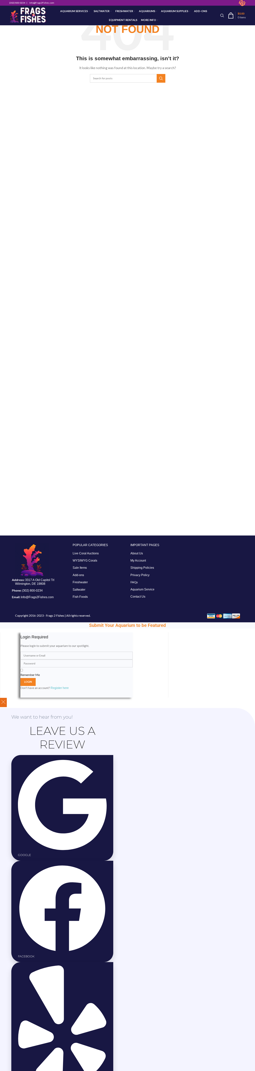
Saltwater (79, 589)
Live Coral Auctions (86, 553)
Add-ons (78, 575)
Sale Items (80, 567)
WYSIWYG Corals (85, 560)
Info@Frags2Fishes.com (37, 597)
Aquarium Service (142, 589)
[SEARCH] (161, 78)
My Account (138, 560)
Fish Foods (80, 596)
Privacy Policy (139, 575)
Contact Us (137, 596)
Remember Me (30, 675)
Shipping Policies (142, 567)
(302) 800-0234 (32, 590)
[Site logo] (28, 15)
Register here (60, 688)
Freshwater (80, 582)
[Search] (222, 15)
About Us (136, 553)
